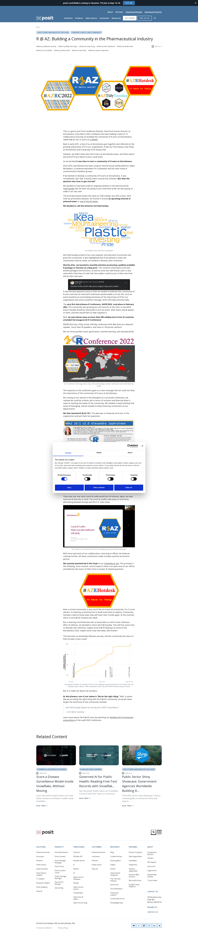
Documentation (116, 889)
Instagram (149, 925)
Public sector (41, 865)
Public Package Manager (60, 877)
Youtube (134, 925)
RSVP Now (129, 3)
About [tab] (130, 452)
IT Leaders (40, 879)
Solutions (68, 18)
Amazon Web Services (134, 876)
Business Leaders (43, 883)
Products (79, 18)
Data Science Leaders (41, 874)
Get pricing (59, 888)
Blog (38, 27)
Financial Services (43, 852)
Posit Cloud (59, 866)
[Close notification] (195, 3)
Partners (119, 12)
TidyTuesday (68, 188)
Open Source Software (78, 878)
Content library (116, 856)
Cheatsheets (78, 893)
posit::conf (114, 885)
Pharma (39, 861)
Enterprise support (114, 894)
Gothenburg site (111, 563)
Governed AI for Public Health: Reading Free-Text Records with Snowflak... (98, 781)
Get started (129, 18)
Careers (150, 858)
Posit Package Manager (60, 862)
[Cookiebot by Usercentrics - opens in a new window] (129, 445)
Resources (116, 18)
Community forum (117, 899)
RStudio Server (79, 861)
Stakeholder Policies (152, 876)
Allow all (129, 487)
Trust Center (152, 880)
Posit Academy (41, 887)
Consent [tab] (68, 453)
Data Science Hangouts (115, 874)
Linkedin (154, 925)
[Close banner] (142, 446)
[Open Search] (155, 18)
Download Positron (153, 12)
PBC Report (151, 862)
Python (76, 869)
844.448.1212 (152, 907)
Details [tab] (99, 452)
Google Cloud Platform (134, 886)
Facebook (139, 925)
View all (39, 891)
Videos (113, 865)
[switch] (87, 479)
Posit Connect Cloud (60, 871)
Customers (104, 18)
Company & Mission (151, 853)
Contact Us (152, 892)
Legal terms (152, 870)
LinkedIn (94, 139)
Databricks (133, 865)
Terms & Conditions (44, 928)
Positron (76, 852)
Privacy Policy (63, 928)
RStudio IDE (77, 856)
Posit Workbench (61, 852)
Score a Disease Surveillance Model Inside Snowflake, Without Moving (55, 784)
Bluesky (159, 925)
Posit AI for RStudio (59, 883)
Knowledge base (116, 903)
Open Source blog (80, 903)
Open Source (91, 18)
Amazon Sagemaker (133, 870)
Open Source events (78, 888)
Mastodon (144, 925)
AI (74, 873)
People (76, 883)
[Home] (45, 18)
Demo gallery (145, 18)
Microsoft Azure (135, 880)
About (110, 12)
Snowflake (133, 861)
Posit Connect (60, 856)
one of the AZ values (89, 201)
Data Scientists (42, 869)
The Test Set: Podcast (115, 880)
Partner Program (135, 852)
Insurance (40, 856)
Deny (69, 487)
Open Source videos (78, 898)
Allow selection (99, 487)
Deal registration (135, 856)
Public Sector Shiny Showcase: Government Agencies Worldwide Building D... (139, 784)
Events (113, 869)
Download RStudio (134, 12)
